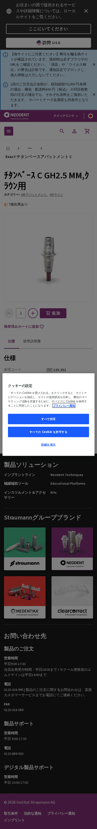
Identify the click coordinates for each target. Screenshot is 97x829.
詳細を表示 (48, 444)
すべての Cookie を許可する (49, 432)
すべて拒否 (48, 419)
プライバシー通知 (64, 405)
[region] (48, 414)
